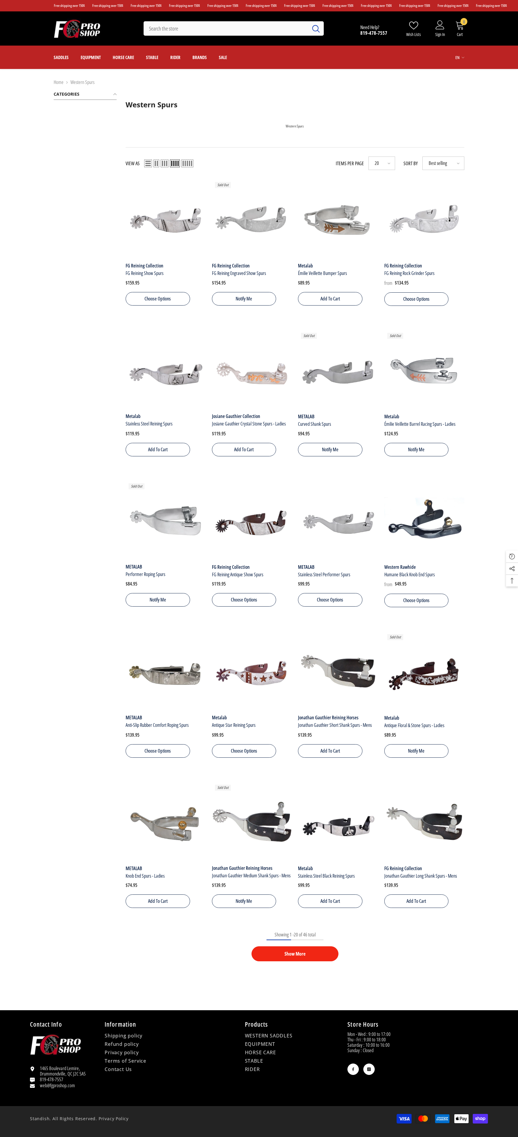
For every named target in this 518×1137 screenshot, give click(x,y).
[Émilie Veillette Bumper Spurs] (338, 219)
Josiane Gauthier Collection (236, 416)
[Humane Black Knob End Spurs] (424, 520)
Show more (294, 953)
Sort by (410, 163)
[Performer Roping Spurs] (166, 520)
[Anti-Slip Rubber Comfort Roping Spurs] (166, 671)
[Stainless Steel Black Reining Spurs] (338, 822)
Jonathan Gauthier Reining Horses (328, 718)
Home (59, 82)
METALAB (306, 416)
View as (133, 163)
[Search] (234, 28)
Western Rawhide (400, 566)
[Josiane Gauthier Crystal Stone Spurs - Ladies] (252, 370)
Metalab (305, 265)
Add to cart (330, 298)
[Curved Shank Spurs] (338, 370)
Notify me (244, 298)
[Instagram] (369, 1069)
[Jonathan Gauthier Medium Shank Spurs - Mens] (252, 822)
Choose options (157, 298)
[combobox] (226, 28)
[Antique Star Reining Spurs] (252, 671)
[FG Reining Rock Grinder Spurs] (424, 219)
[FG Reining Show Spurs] (166, 219)
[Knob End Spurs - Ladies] (166, 822)
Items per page (350, 163)
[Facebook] (353, 1069)
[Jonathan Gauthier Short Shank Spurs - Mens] (338, 671)
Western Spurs (82, 82)
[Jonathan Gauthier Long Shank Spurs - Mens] (424, 822)
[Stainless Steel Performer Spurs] (338, 520)
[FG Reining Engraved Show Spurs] (252, 219)
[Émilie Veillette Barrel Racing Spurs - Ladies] (424, 370)
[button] (148, 163)
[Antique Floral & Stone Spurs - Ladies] (424, 671)
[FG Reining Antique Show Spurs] (252, 520)
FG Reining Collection (144, 265)
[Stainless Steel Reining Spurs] (166, 370)
